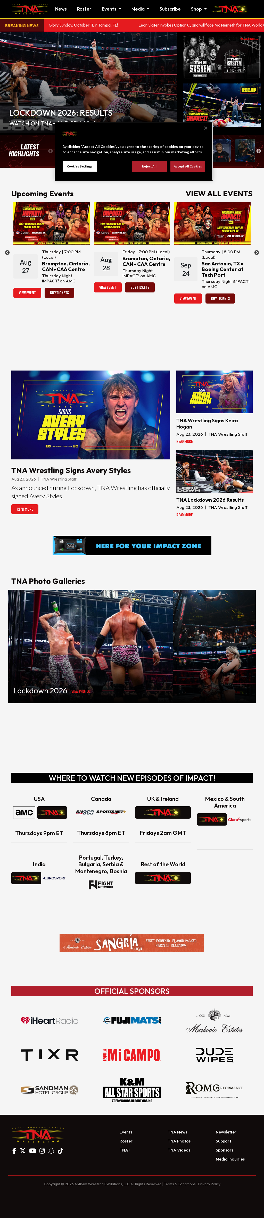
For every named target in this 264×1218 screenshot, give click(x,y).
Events (126, 1132)
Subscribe (170, 9)
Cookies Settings (80, 166)
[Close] (205, 128)
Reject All (149, 166)
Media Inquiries (230, 1159)
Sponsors (224, 1150)
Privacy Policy (209, 1184)
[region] (134, 151)
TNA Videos (179, 1150)
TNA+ (125, 1150)
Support (223, 1141)
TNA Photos (179, 1141)
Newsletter (226, 1132)
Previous (50, 151)
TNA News (177, 1132)
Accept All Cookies (188, 166)
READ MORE (25, 509)
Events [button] (109, 9)
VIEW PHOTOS (80, 691)
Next (258, 151)
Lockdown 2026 (40, 690)
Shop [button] (197, 9)
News (61, 9)
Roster (84, 9)
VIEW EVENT (27, 293)
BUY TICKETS (59, 293)
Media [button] (138, 9)
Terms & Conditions (180, 1184)
